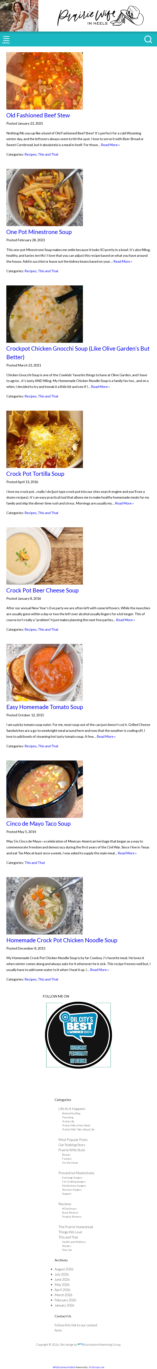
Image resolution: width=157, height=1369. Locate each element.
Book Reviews (70, 1212)
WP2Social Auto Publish (64, 1367)
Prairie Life (68, 1121)
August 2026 (64, 1269)
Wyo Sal (67, 1249)
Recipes (31, 154)
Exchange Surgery (72, 1177)
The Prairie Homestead (75, 1227)
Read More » (110, 145)
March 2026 (63, 1295)
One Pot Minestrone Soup (39, 231)
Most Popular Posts (73, 1139)
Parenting (67, 1117)
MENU (6, 42)
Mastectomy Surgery (74, 1185)
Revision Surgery (72, 1189)
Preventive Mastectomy (76, 1173)
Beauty (66, 1154)
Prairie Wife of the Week (76, 1125)
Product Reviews (72, 1216)
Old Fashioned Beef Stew (38, 115)
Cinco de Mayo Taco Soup (38, 823)
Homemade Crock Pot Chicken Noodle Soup (61, 940)
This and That (48, 154)
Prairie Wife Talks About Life (78, 1129)
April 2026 (62, 1290)
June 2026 (62, 1279)
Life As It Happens (71, 1109)
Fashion (67, 1158)
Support (66, 1193)
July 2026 (62, 1274)
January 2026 (64, 1305)
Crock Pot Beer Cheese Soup (42, 590)
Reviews (64, 1204)
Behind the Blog (71, 1113)
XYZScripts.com (96, 1367)
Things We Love (70, 1232)
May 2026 (62, 1284)
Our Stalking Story (71, 1145)
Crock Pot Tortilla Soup (35, 473)
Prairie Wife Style (71, 1150)
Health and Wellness (74, 1241)
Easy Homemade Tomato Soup (44, 706)
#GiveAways (69, 1208)
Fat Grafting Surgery (74, 1181)
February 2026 (65, 1300)
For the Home (70, 1162)
